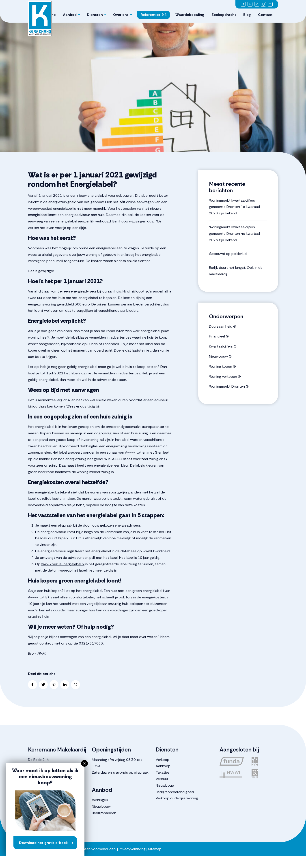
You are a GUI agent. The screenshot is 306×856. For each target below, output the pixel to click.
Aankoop (163, 766)
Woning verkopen (223, 376)
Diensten (95, 14)
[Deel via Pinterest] (54, 684)
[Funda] (233, 761)
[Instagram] (256, 4)
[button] (84, 763)
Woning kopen (220, 366)
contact (46, 643)
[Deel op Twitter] (43, 684)
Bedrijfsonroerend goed (175, 792)
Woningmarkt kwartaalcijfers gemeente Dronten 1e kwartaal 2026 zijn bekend (234, 207)
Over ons (121, 14)
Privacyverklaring (132, 849)
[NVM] (265, 761)
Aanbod (70, 14)
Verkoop (162, 759)
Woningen (100, 800)
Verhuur (162, 779)
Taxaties (163, 772)
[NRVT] (265, 773)
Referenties (153, 14)
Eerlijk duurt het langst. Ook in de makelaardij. (236, 270)
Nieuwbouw (218, 356)
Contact (265, 14)
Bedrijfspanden (104, 813)
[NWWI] (233, 773)
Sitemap (155, 849)
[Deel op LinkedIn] (64, 684)
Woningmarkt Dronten (227, 386)
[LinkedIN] (250, 4)
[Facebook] (243, 4)
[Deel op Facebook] (32, 684)
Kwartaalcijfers (221, 346)
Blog (247, 14)
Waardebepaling (189, 14)
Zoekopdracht (223, 14)
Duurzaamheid (220, 326)
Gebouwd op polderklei (228, 253)
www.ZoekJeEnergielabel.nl (62, 564)
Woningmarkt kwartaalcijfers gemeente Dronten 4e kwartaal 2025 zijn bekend (234, 233)
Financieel (217, 336)
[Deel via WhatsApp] (75, 684)
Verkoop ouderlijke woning (177, 798)
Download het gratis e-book (43, 842)
